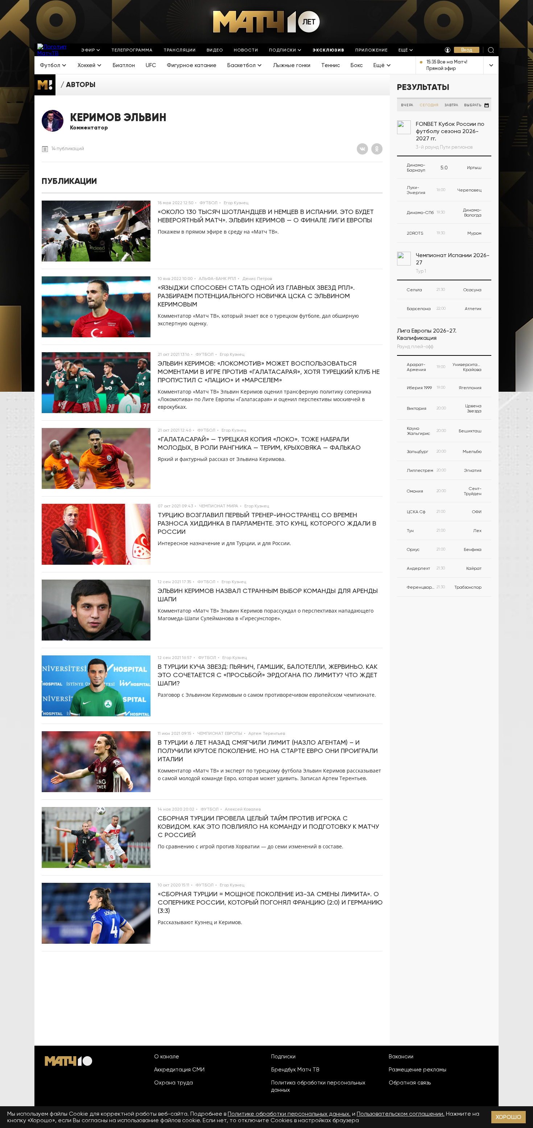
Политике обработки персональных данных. (289, 1113)
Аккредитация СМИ (179, 1069)
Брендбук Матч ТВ (295, 1069)
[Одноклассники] (377, 149)
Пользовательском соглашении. (401, 1113)
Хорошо (508, 1116)
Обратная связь (410, 1082)
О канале (166, 1056)
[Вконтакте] (362, 149)
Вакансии (401, 1056)
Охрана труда (173, 1082)
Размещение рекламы (417, 1069)
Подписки (283, 1056)
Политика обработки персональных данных (318, 1086)
